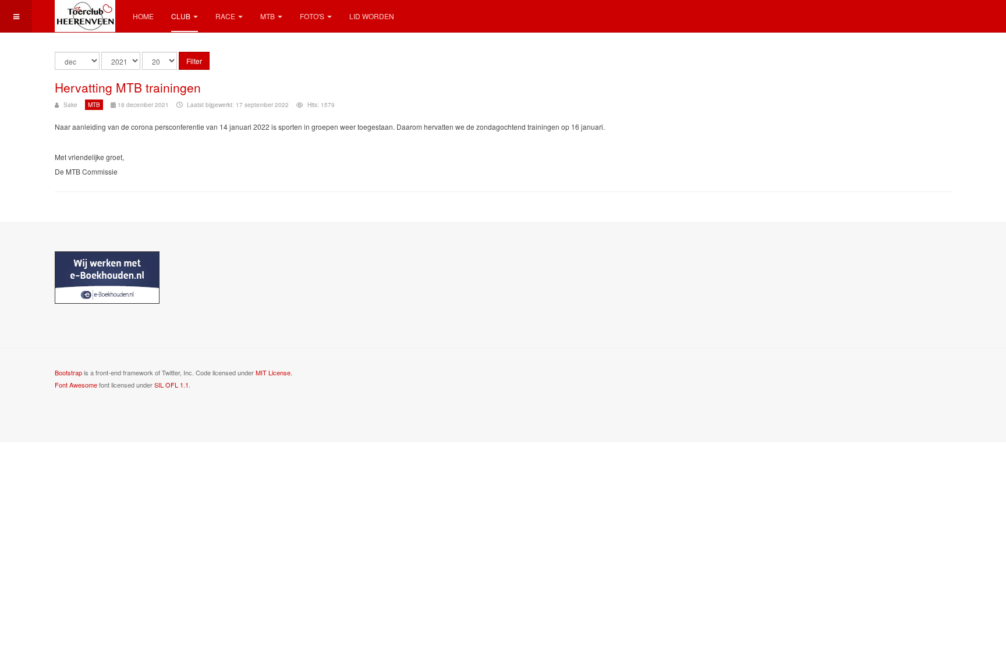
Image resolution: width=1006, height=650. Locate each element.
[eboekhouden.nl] (107, 276)
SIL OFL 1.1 (171, 384)
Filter (194, 61)
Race (225, 16)
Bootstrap (68, 372)
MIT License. (274, 372)
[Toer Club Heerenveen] (85, 16)
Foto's (312, 16)
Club (180, 16)
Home (143, 16)
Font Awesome (76, 384)
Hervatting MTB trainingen (128, 87)
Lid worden (371, 16)
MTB (267, 16)
